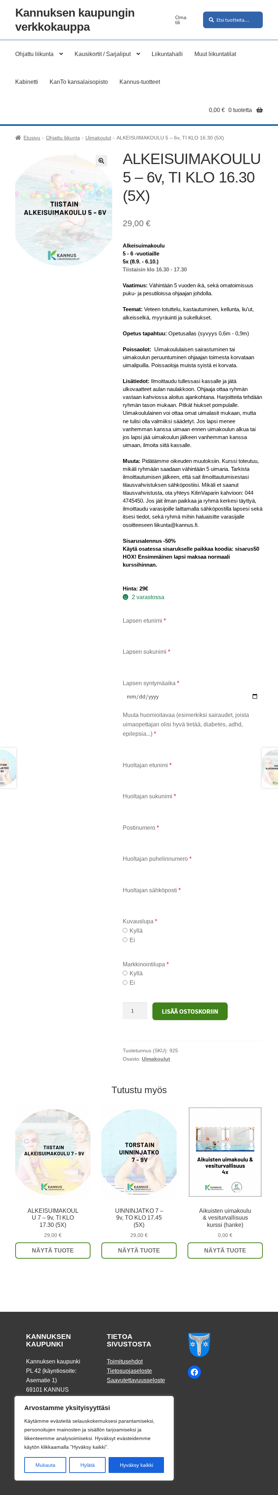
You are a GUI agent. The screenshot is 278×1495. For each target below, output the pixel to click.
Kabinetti (26, 82)
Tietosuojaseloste (129, 1371)
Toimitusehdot (125, 1361)
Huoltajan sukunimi (149, 796)
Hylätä (87, 1465)
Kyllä (136, 931)
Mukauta (45, 1465)
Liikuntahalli (167, 54)
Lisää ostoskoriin (190, 1011)
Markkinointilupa (146, 964)
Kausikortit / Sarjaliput (103, 54)
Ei (132, 940)
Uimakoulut (98, 138)
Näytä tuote (53, 1250)
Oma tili (180, 19)
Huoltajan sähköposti (152, 890)
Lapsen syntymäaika (151, 683)
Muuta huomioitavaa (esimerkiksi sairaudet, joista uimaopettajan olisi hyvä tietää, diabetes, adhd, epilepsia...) (186, 724)
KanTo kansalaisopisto (79, 82)
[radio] (125, 930)
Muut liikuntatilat (215, 54)
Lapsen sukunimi (146, 652)
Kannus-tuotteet (139, 82)
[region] (94, 1438)
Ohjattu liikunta (34, 54)
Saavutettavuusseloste (136, 1380)
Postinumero (141, 828)
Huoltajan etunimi (147, 765)
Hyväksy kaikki (136, 1465)
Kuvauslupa (140, 921)
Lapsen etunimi (144, 621)
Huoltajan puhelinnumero (157, 859)
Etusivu (32, 138)
